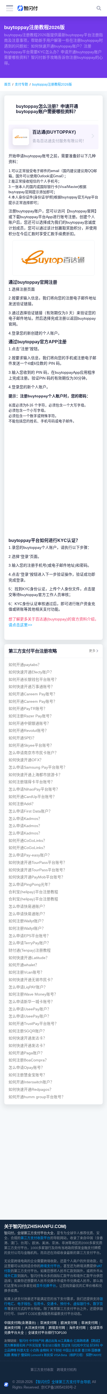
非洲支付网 (89, 1323)
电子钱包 (23, 1304)
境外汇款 (10, 1276)
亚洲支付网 (48, 1323)
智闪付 (23, 1340)
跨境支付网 (57, 1328)
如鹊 (7, 1355)
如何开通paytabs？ (25, 665)
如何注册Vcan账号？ (26, 972)
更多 (92, 651)
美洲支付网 (12, 1328)
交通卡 (52, 1304)
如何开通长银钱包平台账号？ (33, 680)
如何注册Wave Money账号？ (33, 994)
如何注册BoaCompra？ (29, 1060)
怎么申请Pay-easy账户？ (30, 855)
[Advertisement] (53, 480)
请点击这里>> (20, 625)
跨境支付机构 (67, 1370)
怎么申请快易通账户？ (28, 906)
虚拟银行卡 (81, 1304)
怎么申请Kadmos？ (25, 819)
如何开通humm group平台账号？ (37, 1097)
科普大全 (23, 1350)
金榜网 (44, 1350)
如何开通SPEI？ (22, 738)
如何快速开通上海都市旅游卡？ (35, 775)
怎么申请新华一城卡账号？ (32, 1002)
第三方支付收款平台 (35, 1238)
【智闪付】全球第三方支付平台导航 (62, 1382)
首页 (7, 84)
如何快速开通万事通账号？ (32, 687)
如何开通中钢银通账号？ (30, 723)
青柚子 (15, 1355)
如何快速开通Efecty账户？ (31, 672)
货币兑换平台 (46, 1286)
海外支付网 (77, 1328)
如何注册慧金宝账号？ (28, 1075)
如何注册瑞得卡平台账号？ (32, 782)
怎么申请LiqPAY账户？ (28, 987)
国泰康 (95, 1350)
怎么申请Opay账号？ (27, 1068)
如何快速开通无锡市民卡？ (32, 980)
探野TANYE (94, 1355)
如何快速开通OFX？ (26, 760)
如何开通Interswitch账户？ (31, 1082)
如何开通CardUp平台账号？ (33, 797)
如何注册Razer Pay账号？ (31, 716)
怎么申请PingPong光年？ (30, 885)
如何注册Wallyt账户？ (27, 921)
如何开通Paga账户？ (26, 1053)
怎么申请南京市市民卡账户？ (33, 753)
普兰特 (86, 1350)
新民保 (48, 1355)
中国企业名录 (72, 1350)
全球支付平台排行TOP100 (47, 1333)
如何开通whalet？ (24, 965)
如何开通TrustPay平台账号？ (33, 1024)
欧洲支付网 (69, 1323)
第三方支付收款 (42, 1370)
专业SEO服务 (51, 1345)
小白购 (34, 1350)
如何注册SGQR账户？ (28, 1031)
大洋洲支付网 (34, 1328)
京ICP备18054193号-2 (58, 1387)
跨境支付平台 (50, 1266)
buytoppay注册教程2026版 (52, 84)
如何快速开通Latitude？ (29, 958)
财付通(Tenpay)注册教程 (30, 950)
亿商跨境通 (81, 1340)
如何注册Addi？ (22, 804)
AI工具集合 (65, 1340)
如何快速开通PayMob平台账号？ (37, 877)
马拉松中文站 (80, 1345)
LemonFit (37, 1355)
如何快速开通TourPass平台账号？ (38, 863)
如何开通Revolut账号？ (29, 731)
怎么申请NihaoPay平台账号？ (34, 789)
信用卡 (39, 1304)
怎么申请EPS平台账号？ (29, 936)
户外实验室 (33, 1345)
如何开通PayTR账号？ (28, 709)
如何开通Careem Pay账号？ (33, 694)
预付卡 (65, 1304)
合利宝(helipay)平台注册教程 (33, 892)
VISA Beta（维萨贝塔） (69, 1355)
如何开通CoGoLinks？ (28, 841)
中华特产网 (36, 1340)
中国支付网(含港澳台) (20, 1323)
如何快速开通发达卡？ (28, 1038)
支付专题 (21, 84)
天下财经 (56, 1350)
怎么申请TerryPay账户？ (30, 943)
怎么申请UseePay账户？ (30, 1009)
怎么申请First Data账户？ (30, 811)
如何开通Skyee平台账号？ (31, 745)
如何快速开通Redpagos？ (31, 1089)
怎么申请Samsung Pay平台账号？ (38, 767)
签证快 (65, 1345)
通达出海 (51, 1340)
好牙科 (94, 1345)
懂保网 (25, 1355)
